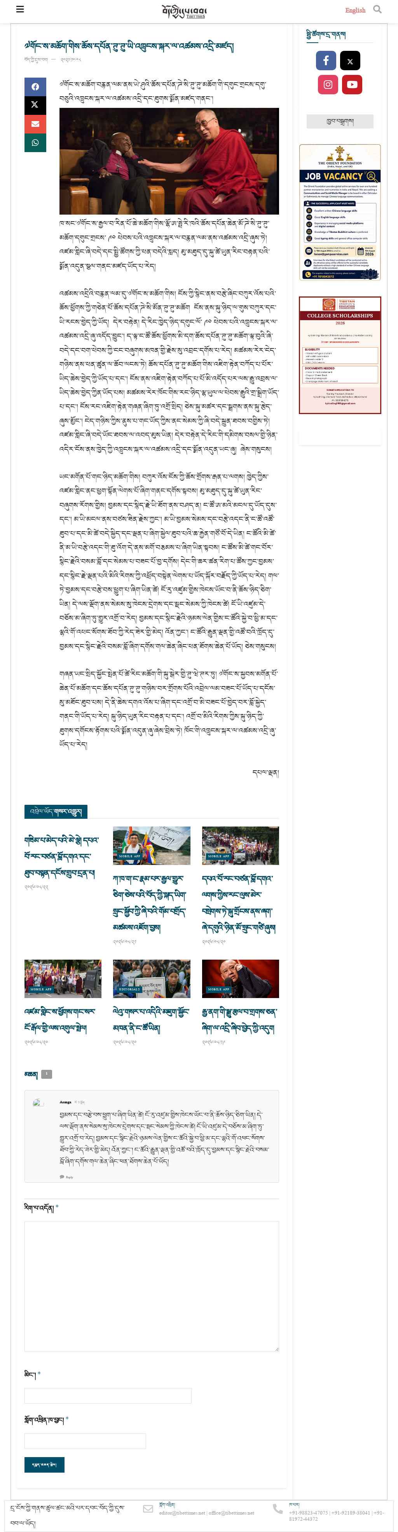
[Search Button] (377, 11)
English (355, 11)
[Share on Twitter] (35, 105)
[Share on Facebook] (35, 87)
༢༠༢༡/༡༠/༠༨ (71, 60)
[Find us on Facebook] (326, 61)
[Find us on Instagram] (328, 85)
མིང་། (32, 1375)
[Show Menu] (20, 11)
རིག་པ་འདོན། (41, 1208)
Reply (69, 1177)
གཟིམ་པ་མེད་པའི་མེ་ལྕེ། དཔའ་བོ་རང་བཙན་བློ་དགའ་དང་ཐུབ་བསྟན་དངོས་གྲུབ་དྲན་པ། (61, 857)
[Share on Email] (35, 124)
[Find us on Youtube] (352, 85)
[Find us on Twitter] (350, 61)
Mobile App (129, 856)
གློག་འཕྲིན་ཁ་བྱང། (46, 1420)
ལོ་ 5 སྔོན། (80, 1102)
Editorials (129, 990)
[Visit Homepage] (184, 12)
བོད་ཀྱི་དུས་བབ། (36, 60)
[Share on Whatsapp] (35, 142)
